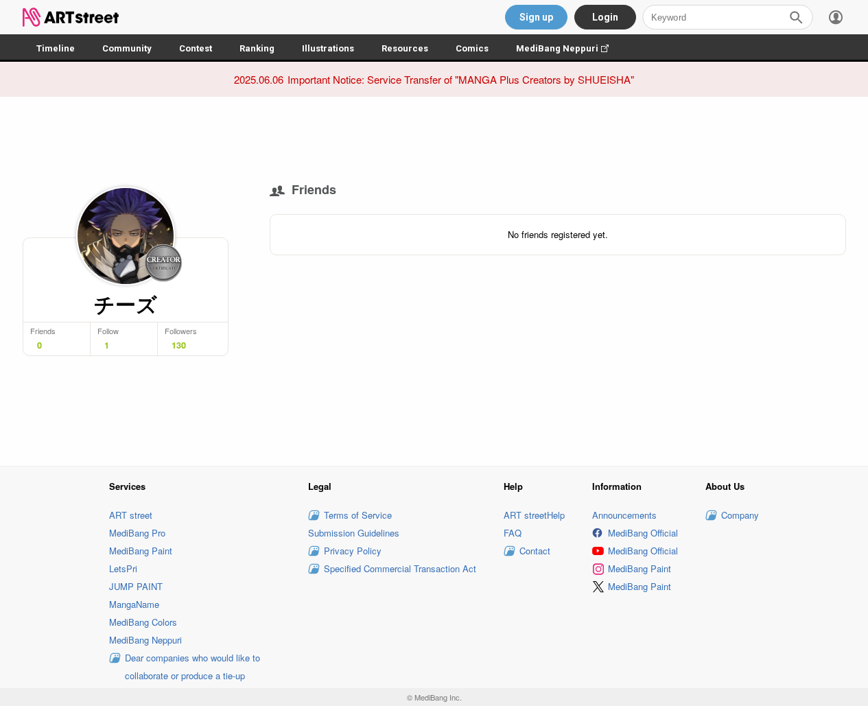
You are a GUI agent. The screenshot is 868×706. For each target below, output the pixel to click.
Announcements (624, 514)
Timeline (55, 48)
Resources (405, 48)
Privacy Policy (353, 550)
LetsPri (123, 568)
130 (179, 345)
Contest (195, 48)
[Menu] (835, 17)
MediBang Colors (143, 621)
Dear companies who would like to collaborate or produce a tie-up (192, 666)
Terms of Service (358, 514)
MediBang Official (643, 532)
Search (796, 17)
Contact (534, 550)
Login (605, 17)
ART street (130, 514)
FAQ (512, 532)
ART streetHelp (534, 514)
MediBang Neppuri (569, 48)
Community (127, 48)
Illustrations (328, 48)
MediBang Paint (140, 550)
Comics (472, 48)
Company (740, 514)
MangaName (134, 604)
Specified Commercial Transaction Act (400, 568)
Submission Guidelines (353, 532)
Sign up (536, 17)
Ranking (256, 48)
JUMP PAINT (136, 586)
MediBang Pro (137, 532)
